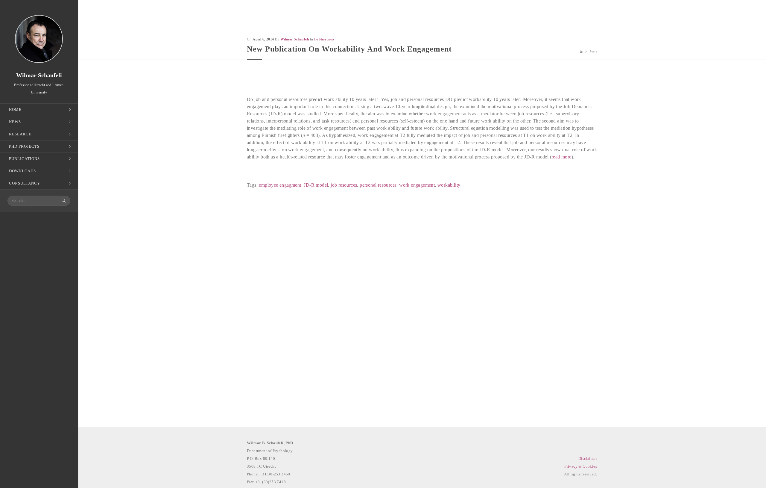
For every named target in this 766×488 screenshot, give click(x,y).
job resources (344, 185)
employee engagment (280, 185)
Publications (324, 39)
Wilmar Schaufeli (294, 39)
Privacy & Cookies (580, 466)
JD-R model (316, 185)
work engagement (417, 185)
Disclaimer (587, 458)
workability (448, 185)
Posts (593, 51)
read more (561, 156)
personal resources (378, 185)
